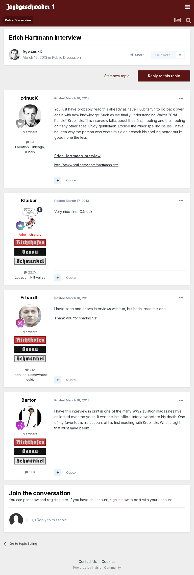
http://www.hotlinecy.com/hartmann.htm (86, 165)
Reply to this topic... (52, 520)
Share (138, 55)
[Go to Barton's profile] (30, 417)
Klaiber (29, 200)
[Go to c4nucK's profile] (14, 54)
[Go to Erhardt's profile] (30, 315)
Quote (71, 180)
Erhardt (29, 297)
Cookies (108, 561)
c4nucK (35, 52)
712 (32, 370)
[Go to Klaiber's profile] (30, 218)
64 (31, 142)
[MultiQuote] (57, 180)
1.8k (31, 472)
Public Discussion (66, 57)
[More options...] (181, 98)
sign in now (119, 500)
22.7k (32, 272)
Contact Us (88, 561)
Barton (29, 400)
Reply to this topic (164, 76)
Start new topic (116, 76)
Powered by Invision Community (97, 567)
